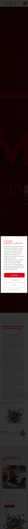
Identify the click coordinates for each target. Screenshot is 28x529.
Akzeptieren (14, 275)
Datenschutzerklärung (16, 289)
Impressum (9, 289)
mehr (14, 285)
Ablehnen (14, 280)
